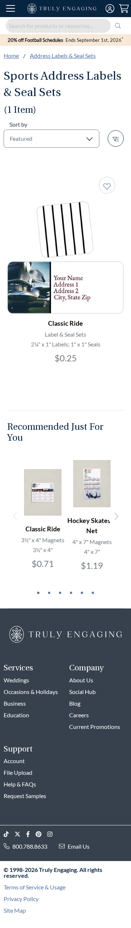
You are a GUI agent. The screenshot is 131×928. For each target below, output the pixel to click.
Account (14, 760)
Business (15, 703)
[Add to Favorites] (107, 185)
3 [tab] (60, 592)
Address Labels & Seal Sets (63, 55)
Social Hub (82, 691)
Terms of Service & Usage (35, 887)
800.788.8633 (29, 846)
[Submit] (118, 26)
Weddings (16, 680)
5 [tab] (82, 592)
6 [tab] (92, 592)
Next (116, 516)
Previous (15, 516)
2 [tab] (49, 592)
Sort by (18, 124)
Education (16, 714)
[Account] (109, 8)
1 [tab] (38, 592)
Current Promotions (94, 726)
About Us (81, 680)
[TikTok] (9, 834)
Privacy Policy (21, 898)
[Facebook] (31, 834)
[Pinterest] (41, 834)
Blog (74, 703)
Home (11, 55)
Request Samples (25, 795)
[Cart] (123, 8)
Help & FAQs (20, 784)
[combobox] (65, 26)
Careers (79, 714)
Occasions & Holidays (31, 691)
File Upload (18, 772)
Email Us (79, 846)
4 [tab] (71, 592)
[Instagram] (52, 834)
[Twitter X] (20, 834)
